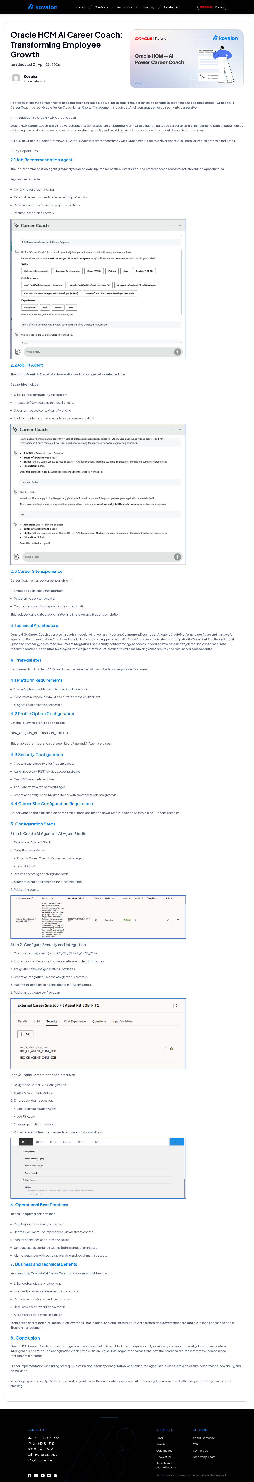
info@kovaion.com (40, 1460)
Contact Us (200, 1450)
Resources (124, 7)
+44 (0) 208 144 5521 (46, 1437)
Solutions (101, 7)
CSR (196, 1444)
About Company (204, 1437)
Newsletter (163, 1457)
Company (148, 7)
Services (80, 7)
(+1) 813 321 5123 (44, 1443)
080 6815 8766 (44, 1449)
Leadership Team (204, 1457)
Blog (159, 1437)
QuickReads (164, 1450)
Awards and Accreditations (166, 1465)
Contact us (171, 7)
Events (161, 1444)
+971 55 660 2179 (46, 1454)
